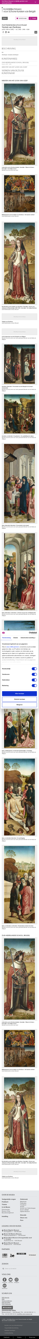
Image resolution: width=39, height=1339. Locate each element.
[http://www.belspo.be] (5, 1256)
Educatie (23, 1215)
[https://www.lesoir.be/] (21, 1254)
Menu (5, 18)
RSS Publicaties (6, 1304)
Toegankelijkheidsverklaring (11, 1328)
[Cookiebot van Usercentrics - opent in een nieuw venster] (29, 633)
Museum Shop (6, 1211)
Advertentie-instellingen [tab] (28, 637)
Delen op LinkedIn (6, 32)
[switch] (34, 674)
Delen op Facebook (3, 32)
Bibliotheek (23, 1201)
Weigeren (19, 704)
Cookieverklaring (9, 1333)
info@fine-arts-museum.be (24, 1314)
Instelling (5, 1216)
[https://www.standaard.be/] (32, 1255)
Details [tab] (15, 637)
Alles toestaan (19, 693)
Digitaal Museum (25, 1211)
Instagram (16, 1282)
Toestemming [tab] (6, 637)
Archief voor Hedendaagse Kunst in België (27, 1209)
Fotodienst (23, 1205)
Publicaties (23, 1203)
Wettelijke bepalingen (10, 1330)
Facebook (4, 1282)
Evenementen (6, 1209)
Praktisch (5, 1202)
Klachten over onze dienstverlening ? (14, 1325)
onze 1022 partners (12, 647)
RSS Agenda (5, 1297)
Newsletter (8, 1307)
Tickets (34, 18)
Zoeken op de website (3, 1268)
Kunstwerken (35, 32)
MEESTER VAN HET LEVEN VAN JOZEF (14, 67)
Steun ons (23, 1218)
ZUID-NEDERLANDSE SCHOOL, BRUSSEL (15, 63)
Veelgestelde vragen (9, 1199)
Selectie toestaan (19, 699)
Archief (22, 1206)
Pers (21, 1220)
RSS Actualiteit (6, 1302)
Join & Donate (23, 18)
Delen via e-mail (8, 32)
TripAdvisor (4, 1288)
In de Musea (6, 1207)
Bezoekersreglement (8, 1212)
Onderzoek (24, 1199)
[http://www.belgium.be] (12, 1256)
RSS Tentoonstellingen (7, 1300)
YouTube (10, 1282)
